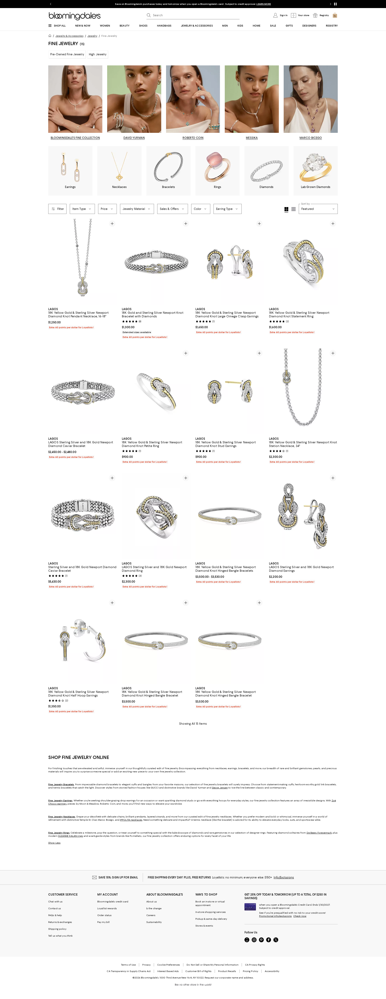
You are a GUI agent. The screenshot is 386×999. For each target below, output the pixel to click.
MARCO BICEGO (311, 137)
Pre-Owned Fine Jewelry (67, 54)
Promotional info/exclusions (275, 916)
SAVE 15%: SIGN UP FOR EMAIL (118, 877)
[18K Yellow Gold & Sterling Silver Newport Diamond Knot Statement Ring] (303, 262)
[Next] (112, 261)
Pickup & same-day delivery (211, 918)
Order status (104, 915)
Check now (299, 916)
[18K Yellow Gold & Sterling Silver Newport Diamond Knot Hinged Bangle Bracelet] (156, 641)
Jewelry (92, 35)
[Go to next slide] (330, 4)
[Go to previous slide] (50, 4)
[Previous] (53, 261)
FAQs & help (55, 915)
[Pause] (335, 4)
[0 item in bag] (335, 15)
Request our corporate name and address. (229, 977)
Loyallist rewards (107, 908)
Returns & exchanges (60, 922)
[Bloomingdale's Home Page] (74, 16)
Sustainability (154, 922)
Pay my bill (103, 922)
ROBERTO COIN (193, 137)
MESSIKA (252, 137)
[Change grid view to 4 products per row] (286, 209)
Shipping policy (57, 929)
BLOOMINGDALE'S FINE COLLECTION (75, 137)
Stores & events (204, 925)
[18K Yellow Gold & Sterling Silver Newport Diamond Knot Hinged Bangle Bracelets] (229, 516)
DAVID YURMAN (134, 137)
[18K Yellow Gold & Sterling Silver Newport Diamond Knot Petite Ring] (156, 391)
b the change (153, 908)
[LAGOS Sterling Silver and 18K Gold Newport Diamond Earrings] (303, 516)
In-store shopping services (210, 912)
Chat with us (55, 901)
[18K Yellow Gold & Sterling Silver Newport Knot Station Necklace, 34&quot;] (303, 391)
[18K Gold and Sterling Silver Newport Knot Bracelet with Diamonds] (156, 262)
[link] (82, 318)
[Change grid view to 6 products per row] (294, 209)
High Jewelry (98, 54)
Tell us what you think (60, 935)
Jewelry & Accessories (69, 35)
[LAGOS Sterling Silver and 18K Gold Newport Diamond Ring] (156, 516)
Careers (150, 915)
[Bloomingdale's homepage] (50, 36)
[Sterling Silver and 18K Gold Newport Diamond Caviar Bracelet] (82, 516)
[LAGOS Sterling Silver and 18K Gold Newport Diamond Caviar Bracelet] (82, 391)
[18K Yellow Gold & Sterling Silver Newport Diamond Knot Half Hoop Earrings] (82, 641)
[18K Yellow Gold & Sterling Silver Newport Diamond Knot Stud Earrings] (229, 391)
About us (151, 901)
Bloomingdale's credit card (112, 901)
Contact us (54, 908)
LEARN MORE (263, 4)
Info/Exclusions (284, 877)
